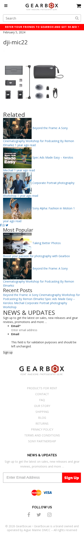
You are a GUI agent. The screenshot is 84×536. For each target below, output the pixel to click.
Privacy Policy (42, 429)
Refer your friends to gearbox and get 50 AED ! (42, 27)
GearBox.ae (23, 526)
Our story (42, 406)
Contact (42, 394)
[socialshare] (29, 514)
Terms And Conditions (42, 435)
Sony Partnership (42, 441)
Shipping (42, 412)
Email (16, 326)
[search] (77, 18)
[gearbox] (78, 5)
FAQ (42, 400)
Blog (42, 418)
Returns (42, 423)
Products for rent (42, 388)
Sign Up (71, 478)
